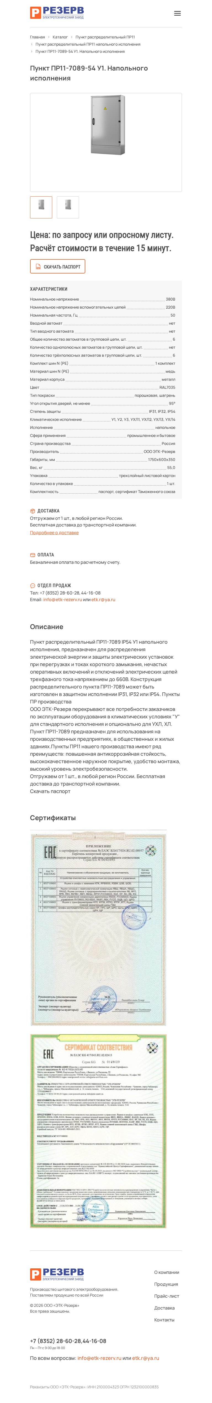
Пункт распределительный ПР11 (105, 37)
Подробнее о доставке (54, 533)
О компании (166, 1272)
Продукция (166, 1284)
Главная (37, 37)
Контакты (164, 1320)
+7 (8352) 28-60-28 (59, 593)
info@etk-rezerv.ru (62, 599)
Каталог (60, 37)
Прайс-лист (166, 1296)
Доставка (164, 1308)
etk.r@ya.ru (103, 599)
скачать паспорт (62, 267)
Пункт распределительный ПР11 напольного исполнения (88, 44)
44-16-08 (90, 593)
